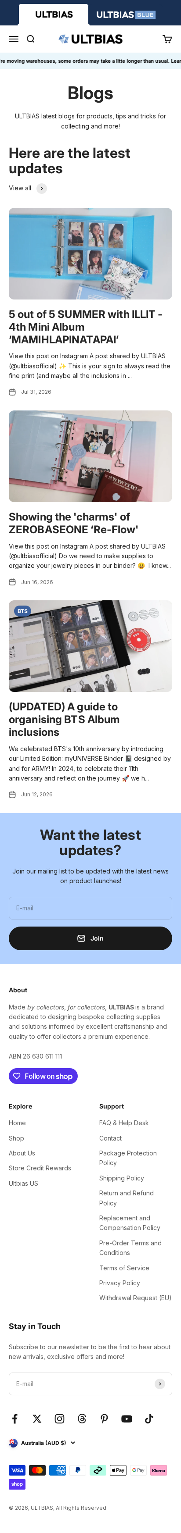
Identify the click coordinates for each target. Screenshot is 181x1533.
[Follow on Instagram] (59, 1419)
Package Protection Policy (128, 1157)
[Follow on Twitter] (37, 1419)
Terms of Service (124, 1268)
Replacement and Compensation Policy (129, 1222)
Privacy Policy (119, 1283)
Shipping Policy (121, 1178)
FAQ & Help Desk (124, 1123)
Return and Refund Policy (126, 1197)
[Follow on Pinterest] (104, 1419)
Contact (110, 1138)
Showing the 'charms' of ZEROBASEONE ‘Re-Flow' (74, 523)
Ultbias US (23, 1183)
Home (17, 1123)
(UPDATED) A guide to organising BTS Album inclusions (64, 719)
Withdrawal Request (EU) (135, 1297)
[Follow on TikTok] (149, 1419)
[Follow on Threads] (82, 1419)
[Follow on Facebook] (15, 1419)
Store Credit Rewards (40, 1168)
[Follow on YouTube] (127, 1419)
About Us (22, 1153)
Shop (16, 1138)
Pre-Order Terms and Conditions (130, 1247)
